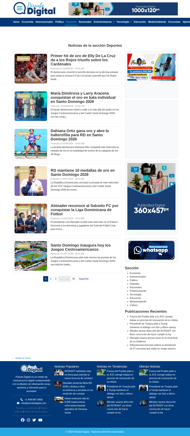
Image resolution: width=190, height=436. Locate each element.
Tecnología (135, 294)
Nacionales (85, 22)
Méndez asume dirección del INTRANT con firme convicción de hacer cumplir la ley (120, 407)
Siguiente (84, 279)
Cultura (133, 305)
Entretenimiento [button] (103, 22)
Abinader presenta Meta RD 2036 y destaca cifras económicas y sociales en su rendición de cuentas (78, 388)
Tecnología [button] (123, 22)
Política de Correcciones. (36, 411)
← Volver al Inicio (21, 358)
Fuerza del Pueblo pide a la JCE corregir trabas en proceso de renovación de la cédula (120, 376)
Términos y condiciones (27, 408)
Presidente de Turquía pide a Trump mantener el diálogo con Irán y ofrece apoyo (121, 391)
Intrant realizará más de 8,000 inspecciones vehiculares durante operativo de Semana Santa (77, 405)
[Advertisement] (95, 34)
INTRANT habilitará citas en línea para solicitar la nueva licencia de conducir (79, 375)
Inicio (16, 22)
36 (73, 279)
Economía (27, 22)
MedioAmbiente (157, 22)
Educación (140, 22)
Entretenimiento (138, 291)
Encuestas (174, 22)
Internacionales (44, 22)
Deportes (71, 22)
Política (59, 22)
